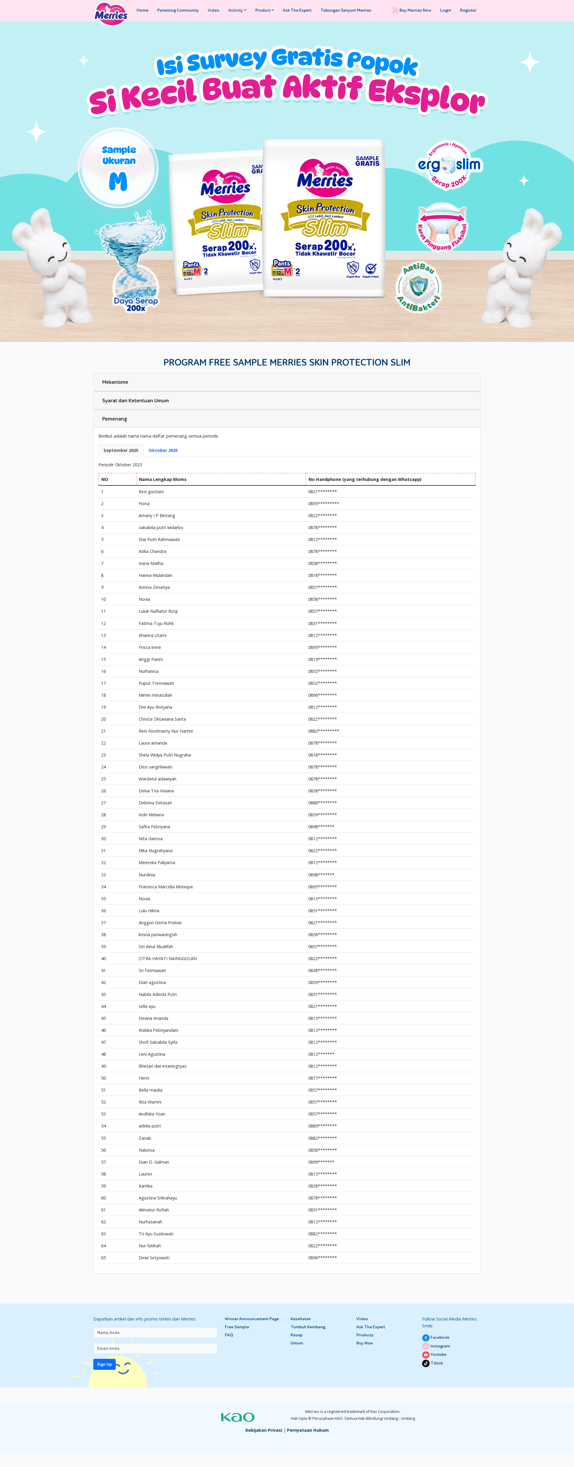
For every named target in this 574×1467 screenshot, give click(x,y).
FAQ (229, 1335)
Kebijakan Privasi (263, 1430)
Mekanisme (115, 382)
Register (468, 10)
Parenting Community (178, 10)
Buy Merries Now (415, 10)
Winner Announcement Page (252, 1318)
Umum (297, 1343)
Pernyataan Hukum (308, 1430)
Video (213, 10)
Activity (235, 10)
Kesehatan (301, 1318)
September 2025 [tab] (120, 450)
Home (142, 10)
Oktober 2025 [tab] (163, 450)
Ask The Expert (297, 10)
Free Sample (237, 1327)
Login (445, 10)
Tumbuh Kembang (308, 1327)
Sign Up (104, 1364)
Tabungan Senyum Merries (345, 10)
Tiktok (436, 1363)
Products (365, 1335)
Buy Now (364, 1343)
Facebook (439, 1337)
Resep (297, 1335)
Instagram (440, 1346)
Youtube (438, 1354)
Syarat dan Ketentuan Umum (135, 401)
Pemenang (114, 419)
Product (263, 10)
